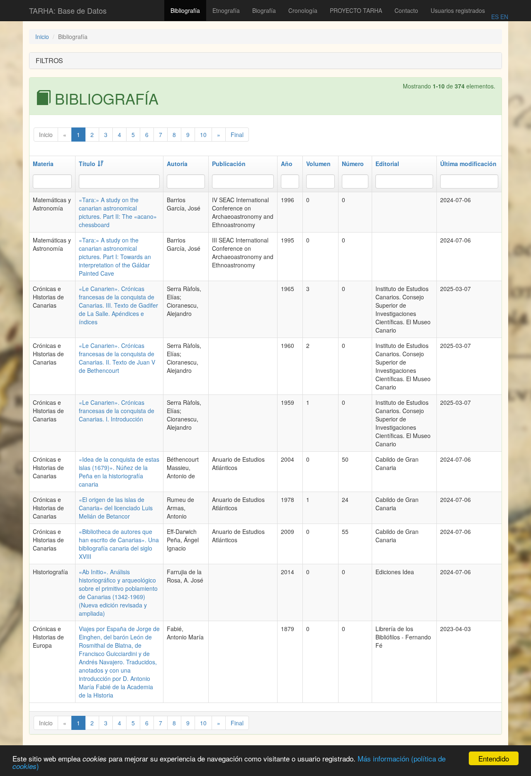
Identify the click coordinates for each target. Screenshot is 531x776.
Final (237, 134)
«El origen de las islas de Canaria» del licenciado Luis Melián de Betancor (116, 507)
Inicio (42, 36)
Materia (43, 163)
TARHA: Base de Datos (68, 10)
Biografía (264, 10)
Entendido (493, 758)
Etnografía (226, 10)
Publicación (229, 163)
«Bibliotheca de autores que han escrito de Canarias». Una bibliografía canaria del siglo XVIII (119, 544)
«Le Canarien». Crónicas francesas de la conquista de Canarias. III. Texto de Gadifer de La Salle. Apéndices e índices (118, 305)
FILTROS (49, 60)
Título (87, 163)
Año (286, 163)
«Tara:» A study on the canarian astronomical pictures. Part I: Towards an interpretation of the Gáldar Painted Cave (115, 256)
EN (503, 16)
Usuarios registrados (458, 10)
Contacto (406, 10)
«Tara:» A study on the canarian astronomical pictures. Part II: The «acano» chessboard (118, 212)
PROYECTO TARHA (356, 10)
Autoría (177, 163)
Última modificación (468, 163)
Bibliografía (185, 10)
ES (495, 16)
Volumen (318, 163)
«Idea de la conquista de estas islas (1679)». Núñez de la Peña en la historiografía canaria (119, 471)
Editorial (387, 163)
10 (203, 134)
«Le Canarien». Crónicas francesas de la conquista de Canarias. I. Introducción (116, 410)
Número (353, 163)
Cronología (302, 10)
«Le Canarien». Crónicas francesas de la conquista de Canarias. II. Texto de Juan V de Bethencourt (117, 358)
